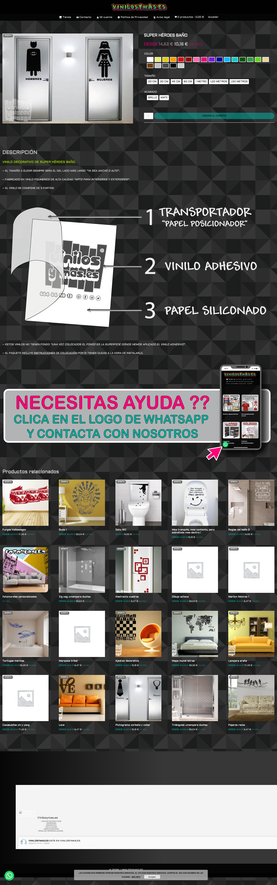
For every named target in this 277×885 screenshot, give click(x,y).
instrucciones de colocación (55, 353)
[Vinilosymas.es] (27, 813)
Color (148, 54)
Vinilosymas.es (39, 841)
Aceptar (152, 876)
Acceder (213, 17)
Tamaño (149, 76)
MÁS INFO (136, 877)
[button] (9, 876)
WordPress (48, 881)
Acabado (150, 92)
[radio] (150, 59)
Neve (5, 881)
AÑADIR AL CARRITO (214, 116)
